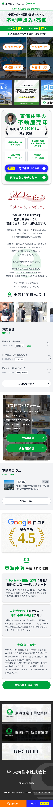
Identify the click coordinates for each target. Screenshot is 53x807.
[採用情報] (26, 751)
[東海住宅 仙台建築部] (26, 732)
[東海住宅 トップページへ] (13, 3)
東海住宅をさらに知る (26, 685)
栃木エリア (41, 47)
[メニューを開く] (48, 3)
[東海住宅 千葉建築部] (26, 713)
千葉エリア (14, 47)
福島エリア (14, 67)
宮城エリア (41, 67)
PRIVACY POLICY (26, 783)
